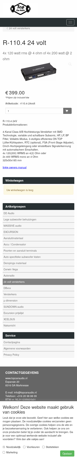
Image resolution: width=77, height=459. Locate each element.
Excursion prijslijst (14, 313)
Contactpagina (12, 342)
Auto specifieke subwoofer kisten (22, 257)
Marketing (12, 452)
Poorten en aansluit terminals (20, 250)
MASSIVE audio (12, 225)
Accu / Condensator (15, 244)
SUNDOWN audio (14, 306)
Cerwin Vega (11, 269)
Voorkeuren (33, 447)
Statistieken (52, 447)
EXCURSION (11, 232)
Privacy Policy (11, 354)
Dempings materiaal (15, 263)
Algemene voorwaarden (17, 348)
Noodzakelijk (13, 447)
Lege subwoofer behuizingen (20, 219)
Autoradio (9, 275)
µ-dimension (11, 300)
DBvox (7, 288)
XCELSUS (9, 319)
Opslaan (67, 453)
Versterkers (10, 294)
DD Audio (9, 213)
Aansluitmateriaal (13, 238)
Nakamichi (9, 325)
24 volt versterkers (14, 281)
